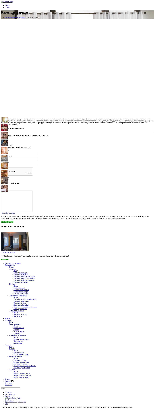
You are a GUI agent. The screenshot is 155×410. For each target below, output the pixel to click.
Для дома (12, 269)
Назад (11, 267)
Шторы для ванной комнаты (23, 280)
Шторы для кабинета (21, 301)
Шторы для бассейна (20, 305)
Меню (7, 7)
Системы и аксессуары (17, 335)
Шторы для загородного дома (24, 276)
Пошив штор (9, 396)
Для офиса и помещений (18, 295)
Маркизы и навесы (20, 364)
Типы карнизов (14, 324)
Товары (7, 318)
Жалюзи (8, 345)
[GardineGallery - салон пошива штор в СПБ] (12, 398)
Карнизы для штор (18, 17)
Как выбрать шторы (8, 213)
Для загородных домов (21, 368)
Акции (7, 381)
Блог (6, 404)
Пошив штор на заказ (12, 263)
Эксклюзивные (18, 331)
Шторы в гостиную (20, 273)
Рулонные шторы (15, 356)
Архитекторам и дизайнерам (15, 402)
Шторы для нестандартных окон (25, 307)
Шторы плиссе (18, 352)
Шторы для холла (19, 303)
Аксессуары (17, 343)
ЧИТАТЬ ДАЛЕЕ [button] (7, 222)
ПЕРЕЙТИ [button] (5, 259)
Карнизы (8, 320)
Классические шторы (21, 290)
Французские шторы (20, 293)
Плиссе (12, 349)
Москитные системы (20, 354)
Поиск (7, 5)
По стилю (12, 284)
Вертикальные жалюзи (21, 373)
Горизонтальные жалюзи (22, 375)
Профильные (18, 341)
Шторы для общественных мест (24, 299)
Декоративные (18, 328)
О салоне (8, 383)
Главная (8, 17)
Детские (16, 330)
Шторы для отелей (20, 309)
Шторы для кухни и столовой (24, 278)
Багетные (16, 333)
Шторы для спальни (20, 274)
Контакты (8, 385)
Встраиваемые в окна (21, 362)
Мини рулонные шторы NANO (24, 366)
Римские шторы (19, 288)
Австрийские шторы (20, 292)
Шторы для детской (8, 252)
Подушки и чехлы (20, 314)
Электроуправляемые (21, 339)
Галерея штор (10, 265)
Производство (10, 394)
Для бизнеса (9, 400)
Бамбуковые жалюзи (20, 377)
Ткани (7, 379)
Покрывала (17, 316)
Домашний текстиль (16, 311)
